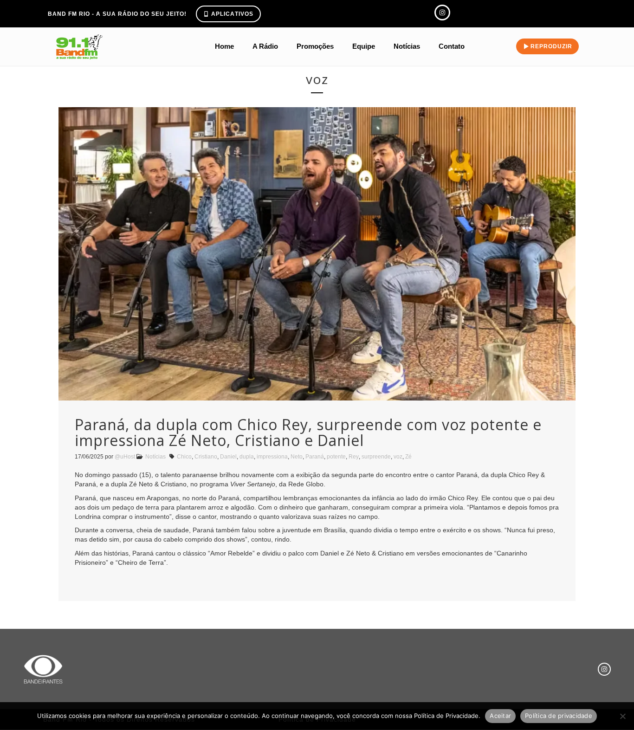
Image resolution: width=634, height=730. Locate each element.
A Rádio (265, 46)
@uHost (125, 456)
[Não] (622, 716)
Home (224, 46)
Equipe (363, 46)
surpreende (376, 456)
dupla (246, 456)
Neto (297, 456)
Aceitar (500, 715)
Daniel (228, 456)
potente (336, 456)
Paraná (314, 456)
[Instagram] (604, 669)
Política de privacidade (558, 715)
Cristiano (205, 456)
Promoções (315, 46)
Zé (408, 456)
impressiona (272, 456)
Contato (452, 46)
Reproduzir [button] (551, 46)
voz (398, 456)
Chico (184, 456)
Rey (354, 456)
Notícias (407, 46)
